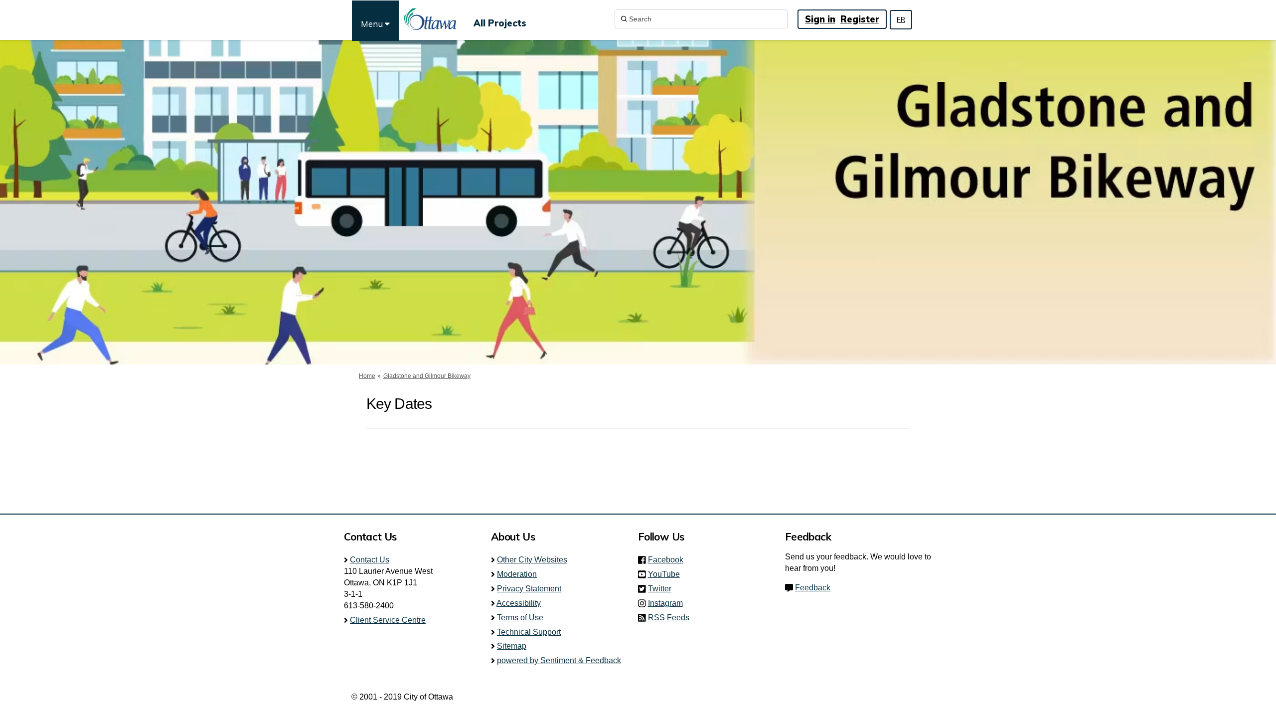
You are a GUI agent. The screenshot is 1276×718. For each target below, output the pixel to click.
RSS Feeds (668, 617)
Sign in (820, 19)
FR (901, 19)
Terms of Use (520, 617)
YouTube (667, 574)
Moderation (517, 574)
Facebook (668, 559)
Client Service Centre (388, 620)
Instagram (668, 603)
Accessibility (518, 603)
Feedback (812, 587)
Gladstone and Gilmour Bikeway (427, 375)
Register (859, 19)
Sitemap (511, 646)
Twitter (662, 588)
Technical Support (529, 632)
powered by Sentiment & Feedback (559, 660)
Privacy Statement (529, 588)
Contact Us (369, 559)
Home (367, 375)
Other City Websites (532, 559)
